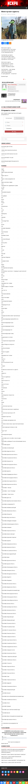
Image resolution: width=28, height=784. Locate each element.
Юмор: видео (4, 308)
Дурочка (3, 246)
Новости (3, 359)
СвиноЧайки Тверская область (8, 666)
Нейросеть (3, 373)
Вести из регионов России (7, 362)
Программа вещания (5, 192)
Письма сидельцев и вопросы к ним (9, 427)
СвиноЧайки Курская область (7, 563)
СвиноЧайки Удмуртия (6, 683)
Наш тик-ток (4, 290)
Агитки (2, 275)
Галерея (3, 366)
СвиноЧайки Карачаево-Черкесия (8, 537)
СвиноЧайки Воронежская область (9, 484)
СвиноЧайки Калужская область (8, 530)
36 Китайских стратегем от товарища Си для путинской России (13, 271)
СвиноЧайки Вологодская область (9, 481)
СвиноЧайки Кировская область (8, 547)
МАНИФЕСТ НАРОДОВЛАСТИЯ (18, 760)
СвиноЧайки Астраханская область (9, 457)
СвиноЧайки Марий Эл (6, 577)
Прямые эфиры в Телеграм (7, 286)
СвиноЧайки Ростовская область (8, 630)
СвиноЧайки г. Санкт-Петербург (8, 491)
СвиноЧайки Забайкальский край (8, 507)
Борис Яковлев (4, 231)
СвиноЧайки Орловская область (8, 610)
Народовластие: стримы (6, 283)
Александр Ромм (5, 220)
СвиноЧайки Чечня (5, 703)
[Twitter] (5, 43)
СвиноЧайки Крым (5, 557)
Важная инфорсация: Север (7, 333)
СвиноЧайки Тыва (5, 676)
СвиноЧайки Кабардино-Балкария (8, 520)
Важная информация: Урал (7, 322)
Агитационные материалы (7, 267)
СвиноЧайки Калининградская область (9, 524)
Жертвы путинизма (5, 348)
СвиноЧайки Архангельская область (9, 454)
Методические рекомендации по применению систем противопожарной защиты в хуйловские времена (13, 751)
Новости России (5, 384)
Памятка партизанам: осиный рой (17, 754)
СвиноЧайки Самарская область (8, 636)
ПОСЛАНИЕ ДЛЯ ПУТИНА (6, 146)
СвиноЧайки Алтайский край (7, 448)
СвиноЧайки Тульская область (8, 673)
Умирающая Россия (5, 304)
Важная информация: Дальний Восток (9, 319)
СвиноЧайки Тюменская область (8, 679)
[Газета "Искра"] (14, 5)
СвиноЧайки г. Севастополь (7, 494)
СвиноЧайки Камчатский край (7, 534)
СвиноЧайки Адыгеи (5, 444)
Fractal (2, 202)
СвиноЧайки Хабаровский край (8, 689)
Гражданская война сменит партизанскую (10, 315)
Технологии (4, 398)
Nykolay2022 (4, 213)
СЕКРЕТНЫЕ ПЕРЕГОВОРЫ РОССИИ (9, 154)
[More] (10, 43)
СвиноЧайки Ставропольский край (9, 656)
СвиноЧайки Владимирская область (9, 474)
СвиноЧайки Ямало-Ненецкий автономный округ (12, 716)
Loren (2, 210)
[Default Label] (5, 771)
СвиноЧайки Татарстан (6, 663)
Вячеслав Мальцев (5, 239)
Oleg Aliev (3, 217)
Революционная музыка (6, 301)
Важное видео (4, 279)
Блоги (2, 199)
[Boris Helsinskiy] (4, 86)
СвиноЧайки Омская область (7, 603)
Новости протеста (5, 380)
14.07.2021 (5, 14)
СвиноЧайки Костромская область (9, 550)
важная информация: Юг (6, 329)
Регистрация (19, 118)
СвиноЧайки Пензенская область (8, 613)
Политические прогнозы (6, 406)
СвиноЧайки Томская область (8, 669)
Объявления (4, 387)
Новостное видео (5, 297)
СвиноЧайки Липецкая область (8, 570)
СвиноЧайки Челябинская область (9, 699)
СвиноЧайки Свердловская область (9, 646)
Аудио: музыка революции (7, 172)
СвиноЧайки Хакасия (5, 693)
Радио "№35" (4, 430)
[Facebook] (2, 43)
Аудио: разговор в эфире (6, 182)
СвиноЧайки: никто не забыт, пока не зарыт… (11, 438)
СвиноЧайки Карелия (6, 540)
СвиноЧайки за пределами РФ (8, 504)
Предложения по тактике (7, 337)
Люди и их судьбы (5, 351)
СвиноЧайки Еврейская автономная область (11, 500)
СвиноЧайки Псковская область (8, 623)
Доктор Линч (4, 242)
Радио (2, 188)
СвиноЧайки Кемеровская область (9, 544)
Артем (2, 224)
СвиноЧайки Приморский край (8, 620)
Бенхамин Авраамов (5, 228)
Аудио (2, 169)
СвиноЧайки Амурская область (8, 451)
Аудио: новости (4, 175)
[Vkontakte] (8, 43)
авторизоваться (5, 114)
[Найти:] (14, 139)
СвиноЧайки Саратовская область (9, 640)
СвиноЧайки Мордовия (6, 580)
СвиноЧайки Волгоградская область (9, 477)
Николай (3, 253)
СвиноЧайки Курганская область (8, 560)
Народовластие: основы (6, 355)
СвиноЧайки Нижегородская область (9, 593)
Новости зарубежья (5, 376)
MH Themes (22, 780)
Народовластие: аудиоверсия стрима (9, 185)
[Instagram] (11, 771)
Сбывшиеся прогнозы (6, 416)
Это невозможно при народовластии (9, 723)
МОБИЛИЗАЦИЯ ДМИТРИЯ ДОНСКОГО (10, 161)
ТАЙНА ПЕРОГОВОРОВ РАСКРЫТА (9, 150)
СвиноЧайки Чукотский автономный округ (10, 709)
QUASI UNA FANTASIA (16, 762)
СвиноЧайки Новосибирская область (9, 600)
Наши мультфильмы (5, 293)
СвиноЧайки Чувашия (6, 706)
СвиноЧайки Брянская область (8, 467)
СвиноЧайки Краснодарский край (8, 553)
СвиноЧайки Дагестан (6, 497)
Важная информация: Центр (7, 326)
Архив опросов (4, 743)
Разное (2, 391)
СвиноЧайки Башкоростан (7, 461)
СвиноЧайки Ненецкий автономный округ (10, 590)
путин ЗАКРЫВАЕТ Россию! (7, 157)
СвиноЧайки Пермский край (7, 616)
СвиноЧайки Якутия (5, 712)
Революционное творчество (7, 395)
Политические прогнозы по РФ (8, 412)
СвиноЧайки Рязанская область (8, 633)
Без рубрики (4, 195)
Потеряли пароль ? (19, 133)
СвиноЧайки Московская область (8, 583)
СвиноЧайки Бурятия (6, 471)
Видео (2, 264)
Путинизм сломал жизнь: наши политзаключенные (12, 423)
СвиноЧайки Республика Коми (8, 626)
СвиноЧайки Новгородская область (9, 597)
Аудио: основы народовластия (8, 178)
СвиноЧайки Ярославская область (8, 719)
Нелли (2, 250)
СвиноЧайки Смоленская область (8, 653)
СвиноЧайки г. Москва (6, 487)
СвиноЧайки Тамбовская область (8, 659)
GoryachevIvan (4, 206)
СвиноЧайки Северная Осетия (8, 650)
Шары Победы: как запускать (7, 344)
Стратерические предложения (8, 340)
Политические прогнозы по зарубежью (10, 409)
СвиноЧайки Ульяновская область (9, 686)
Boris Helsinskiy (12, 14)
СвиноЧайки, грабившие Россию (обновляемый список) (13, 441)
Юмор (2, 402)
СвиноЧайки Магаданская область (9, 573)
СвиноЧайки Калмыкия (6, 527)
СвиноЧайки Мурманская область (8, 587)
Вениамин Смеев (5, 235)
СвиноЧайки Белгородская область (9, 464)
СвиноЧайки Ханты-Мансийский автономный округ (12, 696)
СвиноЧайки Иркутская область (8, 517)
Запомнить (9, 128)
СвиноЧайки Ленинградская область (9, 567)
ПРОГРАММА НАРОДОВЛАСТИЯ (8, 420)
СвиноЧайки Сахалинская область (8, 643)
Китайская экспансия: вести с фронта (9, 369)
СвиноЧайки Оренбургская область (9, 606)
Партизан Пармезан (5, 257)
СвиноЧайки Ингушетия (6, 514)
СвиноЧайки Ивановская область (8, 510)
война (2, 312)
